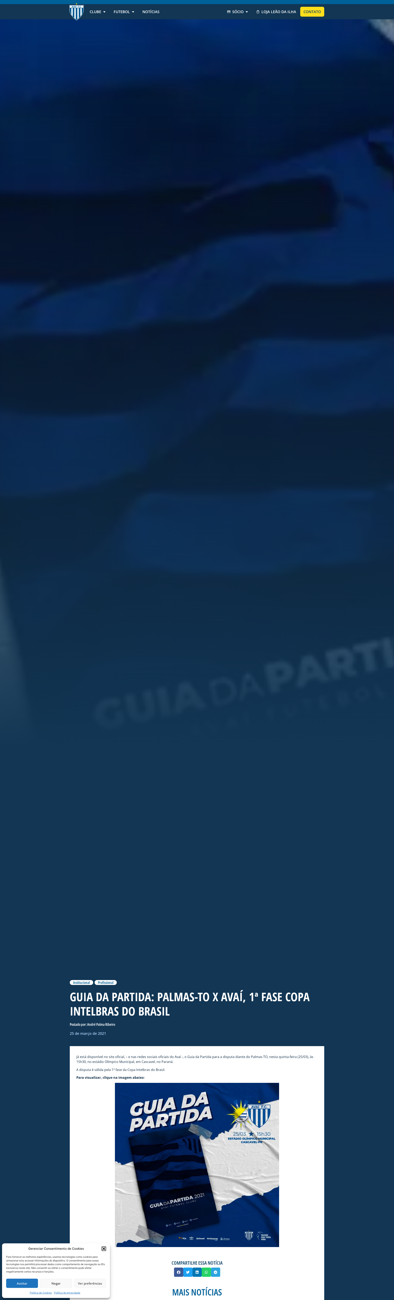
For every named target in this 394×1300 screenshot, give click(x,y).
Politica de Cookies (41, 1292)
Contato (312, 11)
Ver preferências (90, 1283)
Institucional (81, 982)
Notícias (150, 11)
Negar (56, 1283)
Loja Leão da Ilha (278, 11)
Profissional (105, 982)
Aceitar (22, 1283)
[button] (104, 1249)
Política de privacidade (67, 1292)
